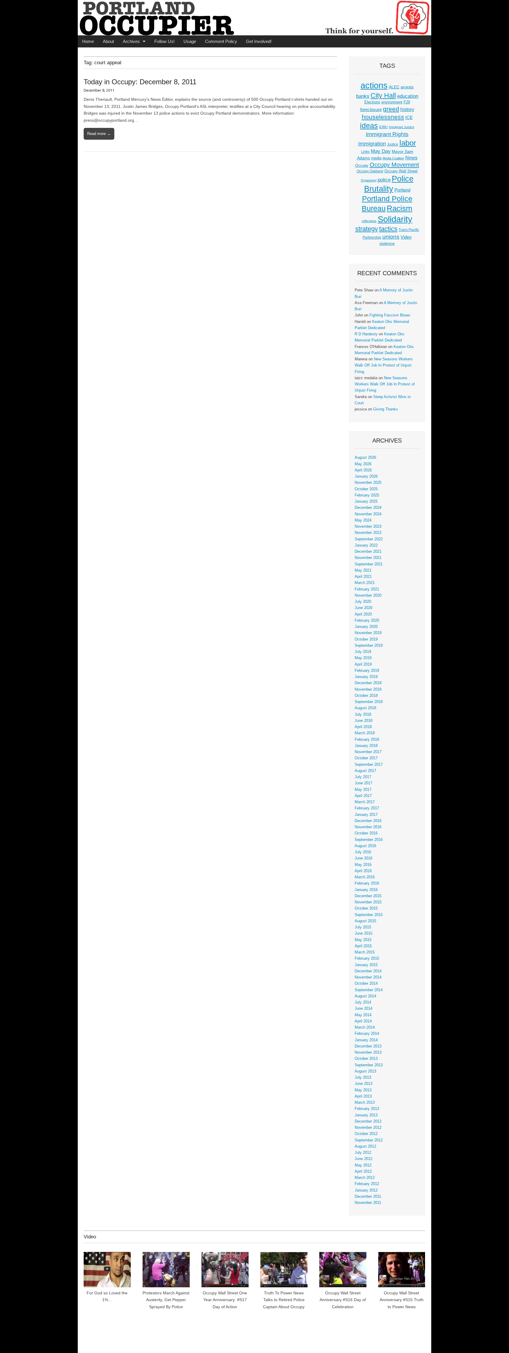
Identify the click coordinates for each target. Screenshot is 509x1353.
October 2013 (366, 1059)
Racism (399, 208)
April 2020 (363, 614)
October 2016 (366, 833)
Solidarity (395, 219)
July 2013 (363, 1077)
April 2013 (363, 1096)
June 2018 (363, 721)
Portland (402, 189)
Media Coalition (393, 158)
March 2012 (365, 1178)
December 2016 (368, 821)
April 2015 (363, 946)
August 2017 (365, 771)
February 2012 (367, 1184)
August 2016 (365, 846)
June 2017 (363, 783)
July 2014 (363, 1002)
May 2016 (363, 865)
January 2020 (366, 627)
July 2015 (363, 927)
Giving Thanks (385, 409)
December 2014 (368, 971)
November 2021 (368, 558)
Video (406, 237)
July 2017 (363, 777)
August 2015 (365, 921)
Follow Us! (164, 41)
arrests (407, 87)
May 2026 (363, 464)
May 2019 (363, 658)
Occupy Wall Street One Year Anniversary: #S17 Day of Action (225, 1300)
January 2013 (366, 1115)
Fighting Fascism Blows (389, 315)
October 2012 (366, 1134)
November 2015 (368, 902)
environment (391, 102)
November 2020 (368, 595)
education (407, 96)
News (411, 157)
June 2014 (363, 1008)
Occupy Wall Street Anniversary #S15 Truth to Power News (402, 1300)
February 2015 (367, 958)
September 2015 (369, 915)
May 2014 (363, 1015)
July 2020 (363, 602)
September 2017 (369, 765)
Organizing (368, 180)
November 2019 (368, 633)
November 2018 (368, 689)
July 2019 (363, 652)
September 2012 (369, 1140)
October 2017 (366, 758)
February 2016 (367, 883)
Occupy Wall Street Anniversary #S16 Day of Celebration (343, 1300)
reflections (369, 221)
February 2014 (367, 1034)
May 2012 (363, 1165)
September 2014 (369, 990)
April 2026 (363, 470)
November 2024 (368, 514)
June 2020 (363, 608)
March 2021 (365, 583)
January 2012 (366, 1190)
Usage (190, 41)
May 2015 (363, 940)
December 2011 (368, 1196)
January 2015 (366, 965)
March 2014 (365, 1027)
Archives (131, 41)
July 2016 (363, 852)
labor (407, 142)
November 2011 (368, 1203)
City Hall (383, 95)
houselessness (383, 116)
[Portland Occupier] (254, 17)
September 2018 (369, 702)
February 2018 (367, 739)
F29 (407, 102)
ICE (409, 117)
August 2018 (365, 708)
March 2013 (365, 1102)
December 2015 (368, 896)
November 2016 (368, 827)
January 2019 (366, 677)
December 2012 (368, 1121)
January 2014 (366, 1040)
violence (387, 243)
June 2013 (363, 1084)
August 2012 (365, 1146)
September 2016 (369, 840)
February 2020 (367, 620)
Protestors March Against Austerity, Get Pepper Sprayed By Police (166, 1300)
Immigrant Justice (401, 127)
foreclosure (371, 109)
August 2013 (365, 1071)
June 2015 (363, 933)
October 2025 (366, 489)
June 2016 (363, 858)
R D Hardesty (366, 334)
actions (374, 85)
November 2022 (368, 533)
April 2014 (363, 1021)
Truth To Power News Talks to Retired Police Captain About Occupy (284, 1300)
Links (365, 152)
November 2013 (368, 1052)
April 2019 (363, 664)
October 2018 (366, 696)
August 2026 (365, 458)
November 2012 (368, 1128)
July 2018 (363, 714)
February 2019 (367, 671)
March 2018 (365, 733)
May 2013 (363, 1090)
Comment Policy (221, 41)
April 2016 (363, 871)
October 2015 (366, 908)
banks (362, 96)
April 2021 (363, 577)
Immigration (372, 144)
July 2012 (363, 1153)
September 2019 (369, 646)
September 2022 (369, 539)
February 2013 (367, 1109)
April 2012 (363, 1171)
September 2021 (369, 564)
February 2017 (367, 808)
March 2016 (365, 877)
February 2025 (367, 495)
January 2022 (366, 545)
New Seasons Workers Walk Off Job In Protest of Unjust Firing (384, 365)
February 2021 (367, 589)
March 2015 (365, 952)
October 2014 (366, 983)
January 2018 (366, 746)
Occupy (361, 166)
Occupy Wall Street (401, 171)
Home (88, 41)
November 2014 (368, 977)
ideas (369, 126)
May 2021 (363, 570)
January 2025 (366, 501)
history (407, 109)
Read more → (99, 133)
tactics (388, 228)
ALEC (394, 87)
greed (391, 108)
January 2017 (366, 815)
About (108, 41)
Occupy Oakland (370, 171)
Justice (392, 144)
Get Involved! (259, 41)
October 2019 (366, 639)
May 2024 (363, 520)
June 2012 (363, 1159)
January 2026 (366, 476)
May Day (381, 151)
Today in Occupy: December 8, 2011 (140, 82)
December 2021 (368, 552)
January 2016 (366, 890)
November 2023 (368, 526)
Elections (372, 102)
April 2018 (363, 727)
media (376, 158)
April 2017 (363, 796)
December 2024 (368, 508)
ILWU (383, 127)
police (384, 180)
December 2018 (368, 683)
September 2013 (369, 1065)
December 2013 (368, 1046)
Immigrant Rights (387, 134)
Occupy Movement (394, 164)
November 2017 (368, 752)
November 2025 (368, 483)
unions (390, 236)
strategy (366, 228)
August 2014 (365, 996)
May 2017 (363, 790)
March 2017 (365, 802)
